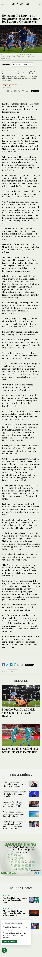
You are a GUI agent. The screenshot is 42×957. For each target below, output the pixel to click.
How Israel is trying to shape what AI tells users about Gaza (15, 900)
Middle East (7, 895)
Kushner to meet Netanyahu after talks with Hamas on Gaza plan (14, 794)
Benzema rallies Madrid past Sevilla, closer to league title (20, 750)
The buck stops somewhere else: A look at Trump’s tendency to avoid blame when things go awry (14, 825)
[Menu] (2, 4)
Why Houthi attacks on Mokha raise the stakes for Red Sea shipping (14, 913)
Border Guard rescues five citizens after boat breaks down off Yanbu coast (13, 814)
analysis (13, 671)
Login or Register (9, 941)
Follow (35, 91)
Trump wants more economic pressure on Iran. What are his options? (14, 784)
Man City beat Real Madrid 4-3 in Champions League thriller (20, 713)
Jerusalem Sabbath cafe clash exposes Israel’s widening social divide (12, 804)
